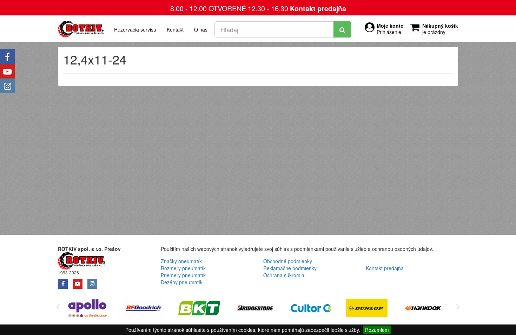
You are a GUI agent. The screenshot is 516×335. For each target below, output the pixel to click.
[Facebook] (7, 56)
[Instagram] (7, 85)
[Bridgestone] (255, 309)
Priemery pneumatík (183, 275)
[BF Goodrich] (143, 309)
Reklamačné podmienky (290, 268)
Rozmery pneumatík (183, 268)
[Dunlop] (367, 309)
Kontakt (175, 29)
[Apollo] (87, 309)
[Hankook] (422, 309)
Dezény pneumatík (182, 282)
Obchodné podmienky (287, 261)
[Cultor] (311, 309)
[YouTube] (7, 71)
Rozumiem (377, 329)
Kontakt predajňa (318, 8)
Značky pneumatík (181, 261)
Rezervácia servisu (135, 29)
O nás (200, 29)
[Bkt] (199, 309)
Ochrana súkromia (283, 275)
